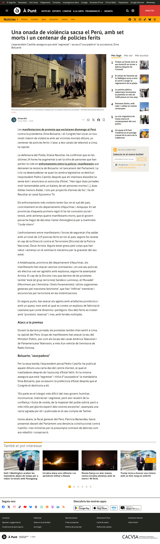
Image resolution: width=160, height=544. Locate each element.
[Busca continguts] (127, 11)
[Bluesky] (149, 19)
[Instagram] (140, 19)
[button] (69, 486)
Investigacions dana (71, 2)
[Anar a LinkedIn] (58, 506)
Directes (149, 10)
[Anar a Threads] (36, 506)
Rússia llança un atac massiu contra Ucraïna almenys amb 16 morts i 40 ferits (98, 476)
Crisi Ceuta (33, 2)
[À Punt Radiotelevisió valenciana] (15, 537)
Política (24, 19)
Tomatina (56, 2)
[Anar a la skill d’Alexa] (114, 507)
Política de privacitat (73, 527)
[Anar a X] (9, 506)
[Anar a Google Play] (82, 507)
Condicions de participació (12, 527)
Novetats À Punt (96, 2)
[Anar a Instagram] (15, 506)
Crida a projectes (72, 522)
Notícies (46, 11)
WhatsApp (150, 2)
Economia (54, 19)
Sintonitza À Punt (103, 518)
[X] (135, 19)
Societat (34, 19)
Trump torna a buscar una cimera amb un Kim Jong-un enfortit (138, 474)
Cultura (65, 19)
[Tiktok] (145, 19)
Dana (44, 19)
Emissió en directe (135, 518)
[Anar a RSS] (64, 506)
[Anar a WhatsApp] (42, 506)
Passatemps (123, 2)
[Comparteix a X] (93, 119)
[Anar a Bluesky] (31, 506)
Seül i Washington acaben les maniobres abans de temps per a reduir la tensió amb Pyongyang (21, 476)
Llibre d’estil (133, 522)
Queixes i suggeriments (11, 522)
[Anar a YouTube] (26, 506)
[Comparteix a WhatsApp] (88, 119)
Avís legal (37, 527)
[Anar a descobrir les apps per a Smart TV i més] (130, 507)
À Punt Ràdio (111, 2)
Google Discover (137, 2)
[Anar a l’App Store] (100, 507)
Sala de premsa (71, 518)
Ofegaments (45, 2)
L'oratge (84, 2)
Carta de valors (103, 522)
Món (73, 19)
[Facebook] (129, 19)
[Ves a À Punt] (25, 10)
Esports (56, 11)
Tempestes (22, 2)
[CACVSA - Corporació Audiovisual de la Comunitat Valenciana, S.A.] (140, 537)
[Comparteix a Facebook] (98, 119)
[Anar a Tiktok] (20, 506)
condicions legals (135, 165)
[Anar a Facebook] (4, 506)
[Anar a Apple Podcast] (53, 506)
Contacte (6, 518)
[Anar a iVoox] (47, 506)
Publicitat (37, 518)
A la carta (78, 11)
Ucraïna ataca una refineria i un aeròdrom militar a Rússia (59, 474)
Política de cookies (104, 527)
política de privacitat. (127, 167)
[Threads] (155, 19)
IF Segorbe (11, 2)
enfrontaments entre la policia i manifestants (66, 163)
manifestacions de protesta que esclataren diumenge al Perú (59, 129)
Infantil (108, 11)
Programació (92, 11)
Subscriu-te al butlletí (42, 522)
